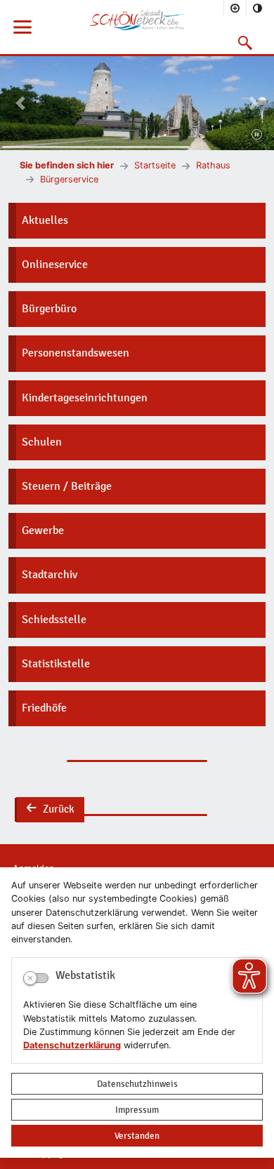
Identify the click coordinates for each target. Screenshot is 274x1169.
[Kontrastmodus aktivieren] (258, 7)
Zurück (49, 810)
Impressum (137, 1109)
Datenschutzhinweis (137, 1083)
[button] (245, 43)
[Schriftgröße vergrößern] (235, 7)
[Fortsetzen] (257, 135)
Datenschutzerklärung (72, 1045)
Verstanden (137, 1135)
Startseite (155, 165)
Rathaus (213, 165)
